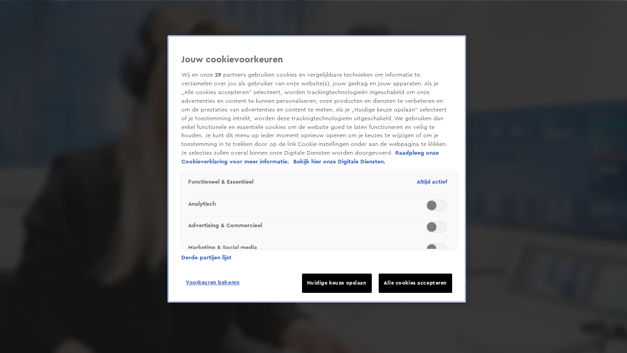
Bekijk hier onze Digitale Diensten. (339, 161)
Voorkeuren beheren (213, 282)
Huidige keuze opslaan (337, 283)
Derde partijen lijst (206, 257)
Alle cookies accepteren (415, 283)
